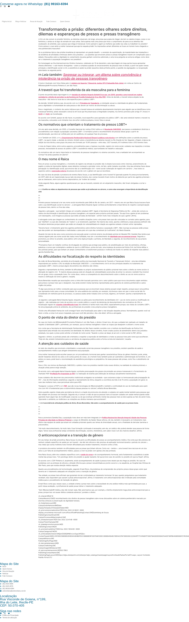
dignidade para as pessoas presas (123, 236)
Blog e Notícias (20, 21)
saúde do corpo (87, 455)
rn (87, 138)
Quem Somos (65, 21)
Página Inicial (7, 21)
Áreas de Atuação (36, 21)
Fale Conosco (51, 21)
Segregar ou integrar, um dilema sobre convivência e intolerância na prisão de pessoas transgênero (89, 76)
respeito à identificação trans (67, 305)
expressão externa (59, 171)
